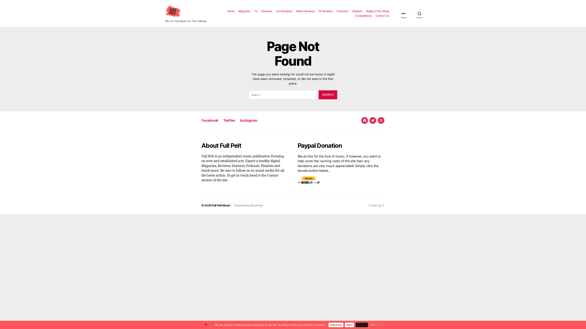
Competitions (363, 15)
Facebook (210, 120)
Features (266, 11)
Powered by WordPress (248, 205)
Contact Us (382, 15)
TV (256, 11)
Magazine (244, 11)
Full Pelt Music (221, 205)
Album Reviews (305, 11)
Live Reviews (284, 11)
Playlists (357, 11)
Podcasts (342, 11)
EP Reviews (326, 11)
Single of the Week (377, 11)
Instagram (248, 120)
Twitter (229, 120)
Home (231, 11)
